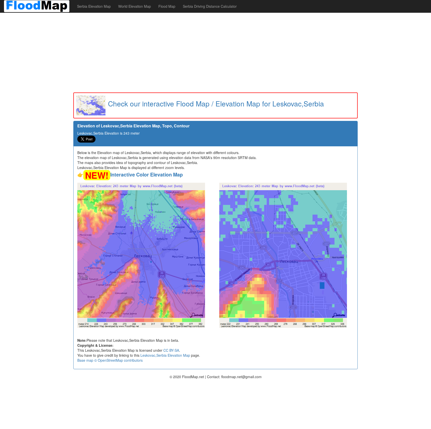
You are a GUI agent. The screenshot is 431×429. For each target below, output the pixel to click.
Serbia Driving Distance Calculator (210, 6)
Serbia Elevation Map (94, 6)
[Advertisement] (215, 52)
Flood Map (166, 6)
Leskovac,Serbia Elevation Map (165, 355)
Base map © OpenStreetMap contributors (110, 360)
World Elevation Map (134, 6)
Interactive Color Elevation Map (146, 174)
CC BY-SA (171, 350)
